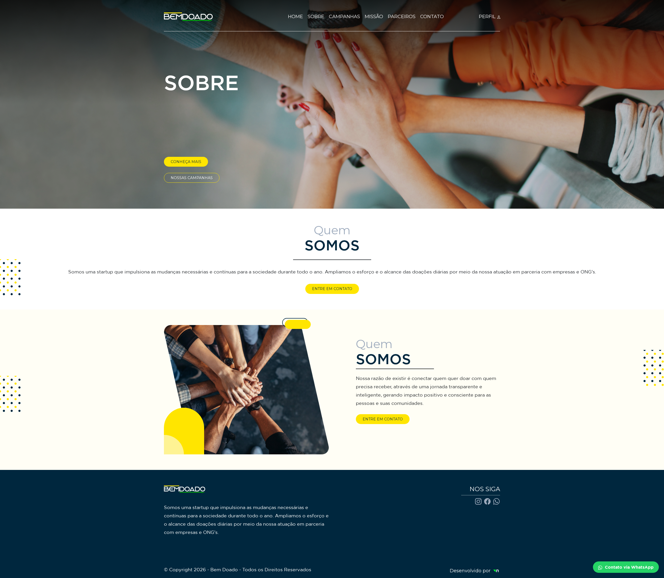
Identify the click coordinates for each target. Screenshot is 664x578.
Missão (374, 16)
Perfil (488, 16)
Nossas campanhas (192, 177)
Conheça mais (186, 161)
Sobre (316, 16)
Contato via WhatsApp (628, 567)
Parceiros (402, 16)
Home (295, 16)
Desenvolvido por (472, 571)
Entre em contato (332, 288)
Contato (432, 16)
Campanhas (344, 16)
